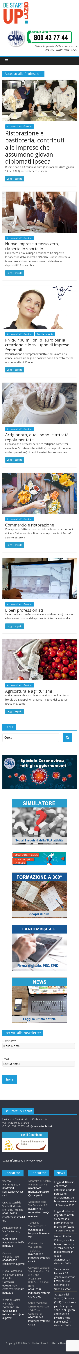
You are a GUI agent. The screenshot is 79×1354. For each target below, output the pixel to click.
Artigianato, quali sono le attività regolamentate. (37, 437)
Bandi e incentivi (45, 334)
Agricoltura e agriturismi (28, 691)
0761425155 (9, 1310)
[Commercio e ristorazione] (39, 475)
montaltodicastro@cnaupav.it (38, 1193)
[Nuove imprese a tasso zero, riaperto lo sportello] (39, 194)
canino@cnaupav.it (13, 1263)
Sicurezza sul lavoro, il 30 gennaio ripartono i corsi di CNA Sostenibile (65, 1277)
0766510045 (35, 1317)
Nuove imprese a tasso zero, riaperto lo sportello (32, 246)
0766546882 (35, 1254)
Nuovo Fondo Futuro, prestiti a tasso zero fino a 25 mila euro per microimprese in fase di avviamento (64, 1248)
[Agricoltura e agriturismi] (39, 641)
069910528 (35, 1289)
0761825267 (35, 1209)
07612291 (8, 1188)
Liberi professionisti (24, 610)
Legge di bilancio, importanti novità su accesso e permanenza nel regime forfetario (64, 1218)
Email (5, 1059)
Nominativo (9, 1041)
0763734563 (9, 1238)
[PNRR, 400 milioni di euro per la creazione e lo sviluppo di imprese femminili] (39, 288)
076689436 (35, 1188)
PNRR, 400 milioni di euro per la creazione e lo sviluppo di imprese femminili (37, 344)
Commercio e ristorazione (29, 525)
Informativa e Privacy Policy (26, 1160)
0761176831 (9, 1213)
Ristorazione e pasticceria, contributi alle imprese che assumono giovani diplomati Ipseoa (34, 147)
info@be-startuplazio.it (39, 1126)
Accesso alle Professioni (19, 126)
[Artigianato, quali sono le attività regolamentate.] (39, 385)
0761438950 (9, 1260)
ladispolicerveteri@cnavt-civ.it (39, 1294)
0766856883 (35, 1229)
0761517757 (9, 1285)
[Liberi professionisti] (39, 560)
